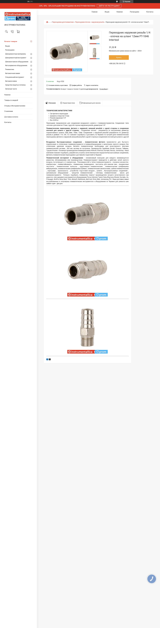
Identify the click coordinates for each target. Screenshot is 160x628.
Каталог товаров (10, 41)
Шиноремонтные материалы (15, 54)
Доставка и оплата (11, 117)
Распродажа (9, 50)
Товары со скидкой (11, 100)
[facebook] (47, 360)
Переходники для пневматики (63, 22)
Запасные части (11, 89)
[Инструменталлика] (18, 16)
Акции (7, 46)
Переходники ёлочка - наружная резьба (89, 22)
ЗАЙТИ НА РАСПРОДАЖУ (109, 6)
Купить (118, 57)
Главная (94, 12)
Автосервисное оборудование (16, 65)
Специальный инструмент (14, 77)
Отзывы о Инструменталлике (14, 106)
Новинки (7, 95)
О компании (8, 111)
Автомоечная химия (12, 73)
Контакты (7, 122)
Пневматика (9, 69)
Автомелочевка (11, 81)
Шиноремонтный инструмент (15, 58)
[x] (50, 360)
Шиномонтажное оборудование (16, 62)
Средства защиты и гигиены (15, 85)
